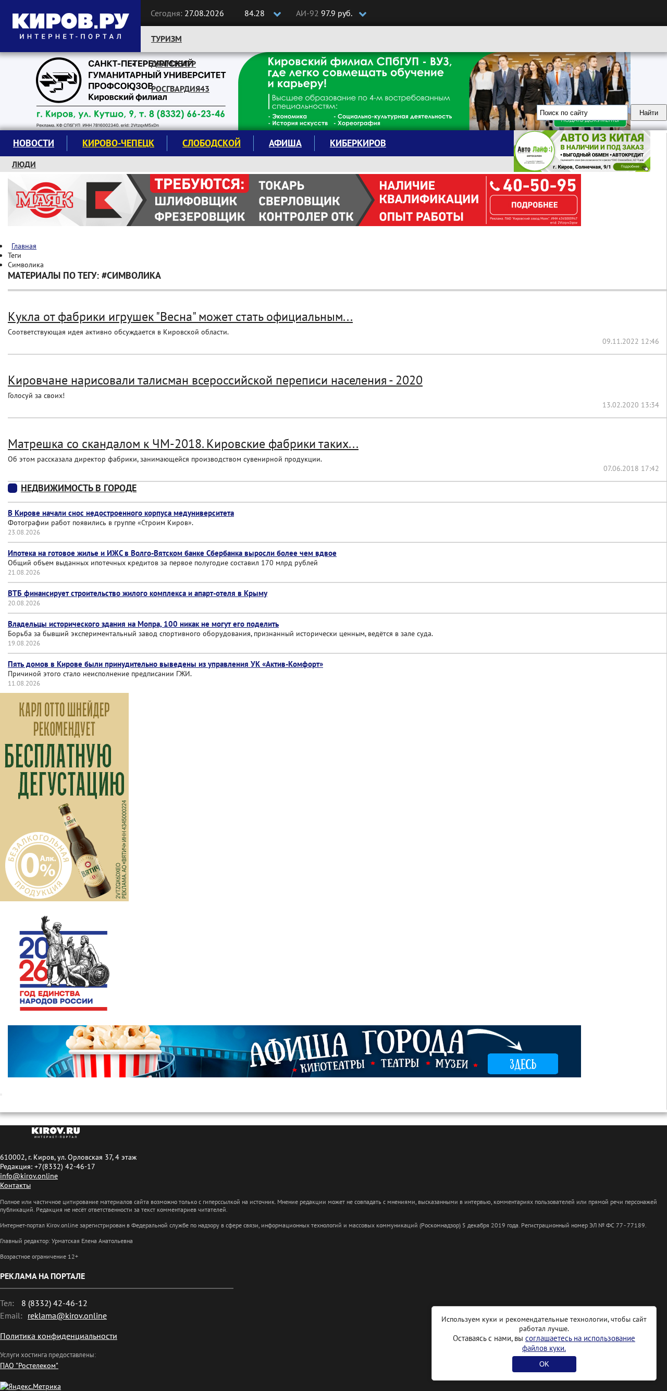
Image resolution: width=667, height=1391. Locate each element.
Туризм (166, 38)
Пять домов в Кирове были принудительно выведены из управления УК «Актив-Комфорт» (165, 664)
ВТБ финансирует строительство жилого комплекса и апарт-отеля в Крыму (137, 593)
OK (544, 1364)
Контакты (15, 1185)
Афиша (285, 143)
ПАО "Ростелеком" (29, 1365)
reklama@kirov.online (67, 1315)
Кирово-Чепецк (118, 143)
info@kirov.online (29, 1176)
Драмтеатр (173, 63)
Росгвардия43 (180, 88)
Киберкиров (358, 143)
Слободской (211, 143)
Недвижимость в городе (79, 488)
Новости (33, 143)
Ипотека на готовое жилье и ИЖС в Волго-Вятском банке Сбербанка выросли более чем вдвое (172, 553)
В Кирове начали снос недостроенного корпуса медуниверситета (121, 513)
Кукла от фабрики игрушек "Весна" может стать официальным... (180, 316)
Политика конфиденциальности (58, 1336)
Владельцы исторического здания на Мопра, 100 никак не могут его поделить (143, 624)
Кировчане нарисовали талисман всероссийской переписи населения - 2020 (215, 380)
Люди (24, 164)
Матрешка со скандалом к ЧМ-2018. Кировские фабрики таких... (183, 444)
